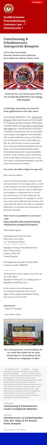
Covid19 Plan (19, 378)
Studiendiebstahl (9, 395)
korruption (16, 384)
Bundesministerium (35, 376)
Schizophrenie (20, 393)
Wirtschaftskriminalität (11, 373)
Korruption (27, 126)
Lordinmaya (26, 369)
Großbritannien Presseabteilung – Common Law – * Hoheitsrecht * (15, 22)
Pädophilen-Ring (21, 389)
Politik (37, 389)
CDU (13, 378)
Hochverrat (13, 382)
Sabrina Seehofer (9, 393)
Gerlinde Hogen (30, 378)
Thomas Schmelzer (32, 395)
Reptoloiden (36, 391)
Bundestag (7, 378)
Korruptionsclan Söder (28, 384)
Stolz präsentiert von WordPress (15, 430)
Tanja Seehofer (33, 371)
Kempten (36, 369)
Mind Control (12, 387)
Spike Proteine (31, 393)
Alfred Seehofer (35, 373)
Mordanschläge (22, 387)
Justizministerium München (26, 382)
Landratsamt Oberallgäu (19, 371)
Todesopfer (7, 397)
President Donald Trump (23, 391)
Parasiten (31, 389)
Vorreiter (14, 397)
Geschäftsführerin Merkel (12, 380)
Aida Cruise (26, 373)
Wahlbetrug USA (23, 397)
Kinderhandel (8, 384)
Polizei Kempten (9, 391)
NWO (13, 389)
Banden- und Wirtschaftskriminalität (16, 376)
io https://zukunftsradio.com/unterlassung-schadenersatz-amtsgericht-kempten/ (22, 221)
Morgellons (32, 387)
